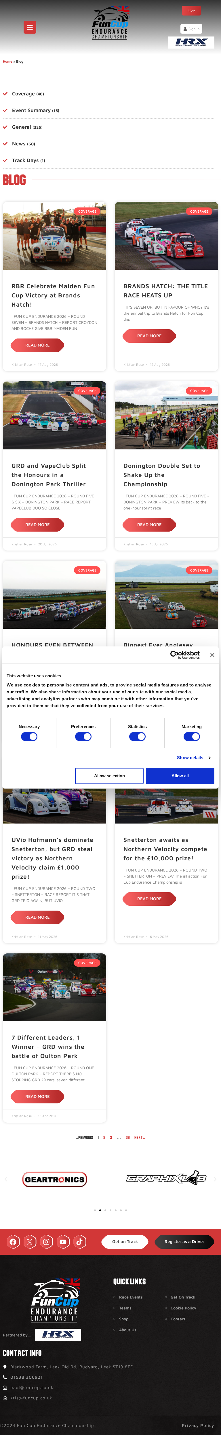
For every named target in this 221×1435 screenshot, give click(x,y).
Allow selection (109, 775)
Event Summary (35, 110)
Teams (125, 1307)
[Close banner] (212, 655)
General (27, 127)
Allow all (180, 775)
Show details (190, 757)
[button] (6, 1179)
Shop (123, 1318)
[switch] (83, 736)
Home (7, 61)
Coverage (28, 94)
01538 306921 (26, 1377)
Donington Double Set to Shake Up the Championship (161, 474)
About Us (127, 1329)
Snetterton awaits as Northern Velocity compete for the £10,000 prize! (165, 848)
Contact (178, 1318)
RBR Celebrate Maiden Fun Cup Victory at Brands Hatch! (53, 295)
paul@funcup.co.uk (32, 1387)
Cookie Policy (183, 1307)
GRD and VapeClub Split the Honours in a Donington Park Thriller (49, 474)
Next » (140, 1138)
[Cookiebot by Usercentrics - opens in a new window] (174, 655)
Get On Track (183, 1296)
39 (128, 1138)
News (23, 144)
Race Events (131, 1296)
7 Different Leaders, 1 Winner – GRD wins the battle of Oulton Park (48, 1046)
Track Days (28, 160)
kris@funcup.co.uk (31, 1397)
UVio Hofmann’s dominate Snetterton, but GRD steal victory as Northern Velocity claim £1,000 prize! (53, 858)
